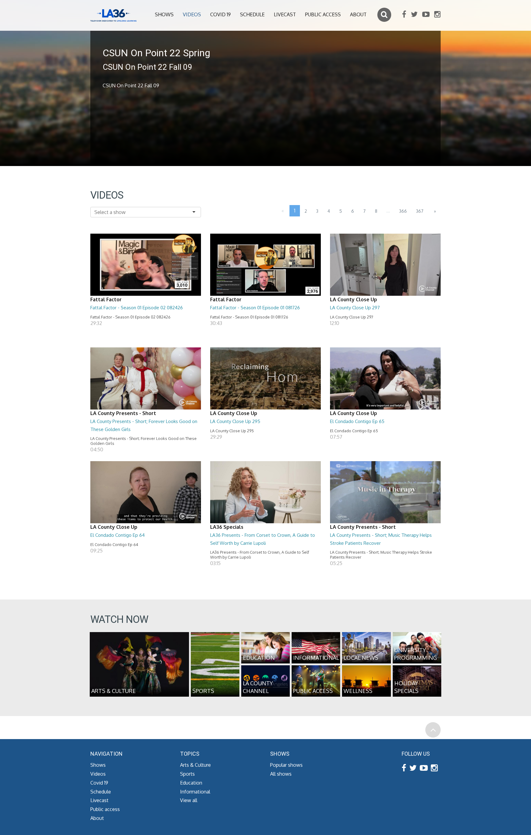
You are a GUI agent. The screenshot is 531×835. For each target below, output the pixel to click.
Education (191, 783)
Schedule (252, 14)
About (358, 14)
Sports (187, 774)
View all (188, 800)
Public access (323, 14)
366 (403, 211)
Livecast (285, 14)
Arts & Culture (195, 765)
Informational (195, 792)
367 (419, 211)
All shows (281, 774)
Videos (192, 14)
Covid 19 (220, 14)
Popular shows (286, 765)
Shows (164, 14)
